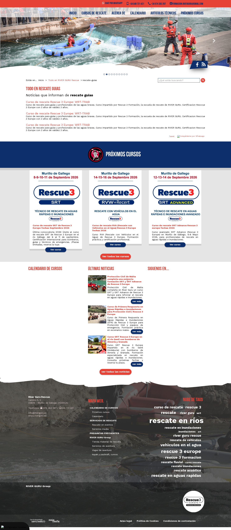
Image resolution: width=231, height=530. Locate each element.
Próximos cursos (192, 13)
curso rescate (193, 462)
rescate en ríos (176, 420)
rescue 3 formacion (183, 457)
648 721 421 (67, 408)
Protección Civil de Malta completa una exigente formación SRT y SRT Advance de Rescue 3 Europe (124, 280)
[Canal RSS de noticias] (203, 64)
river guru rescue (187, 435)
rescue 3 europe (181, 451)
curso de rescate (168, 407)
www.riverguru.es (37, 415)
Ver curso (55, 249)
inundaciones (187, 431)
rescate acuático (187, 470)
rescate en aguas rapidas (176, 475)
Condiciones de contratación (179, 521)
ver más (136, 301)
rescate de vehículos (185, 440)
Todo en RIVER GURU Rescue (63, 80)
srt (199, 431)
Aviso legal (126, 521)
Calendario (97, 416)
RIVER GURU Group (100, 437)
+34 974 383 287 (158, 4)
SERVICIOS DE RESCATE (103, 420)
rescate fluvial (172, 462)
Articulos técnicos (163, 13)
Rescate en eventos (102, 424)
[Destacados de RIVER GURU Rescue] (115, 40)
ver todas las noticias (115, 371)
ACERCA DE (118, 13)
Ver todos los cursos (115, 256)
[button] (17, 40)
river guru (187, 413)
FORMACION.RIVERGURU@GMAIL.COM (187, 4)
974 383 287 (49, 408)
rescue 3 (193, 407)
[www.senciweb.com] (38, 521)
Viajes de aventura (101, 450)
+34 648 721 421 (136, 4)
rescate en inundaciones (183, 427)
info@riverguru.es (37, 413)
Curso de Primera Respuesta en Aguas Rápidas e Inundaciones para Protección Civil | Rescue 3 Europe (125, 310)
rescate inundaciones (186, 466)
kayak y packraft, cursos (105, 454)
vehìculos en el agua (180, 444)
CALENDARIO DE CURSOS (104, 408)
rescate (168, 412)
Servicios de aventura (103, 446)
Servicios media (100, 429)
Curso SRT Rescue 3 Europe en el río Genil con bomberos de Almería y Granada (124, 339)
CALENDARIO (138, 13)
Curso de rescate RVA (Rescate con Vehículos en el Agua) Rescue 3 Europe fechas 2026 (114, 228)
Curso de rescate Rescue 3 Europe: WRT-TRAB (58, 102)
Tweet (171, 136)
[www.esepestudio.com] (54, 521)
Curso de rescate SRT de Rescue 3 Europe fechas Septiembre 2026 (52, 226)
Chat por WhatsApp (113, 3)
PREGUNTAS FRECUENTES (104, 433)
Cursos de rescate (94, 13)
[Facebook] (196, 64)
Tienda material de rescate (106, 441)
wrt (199, 413)
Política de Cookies (148, 521)
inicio (73, 13)
